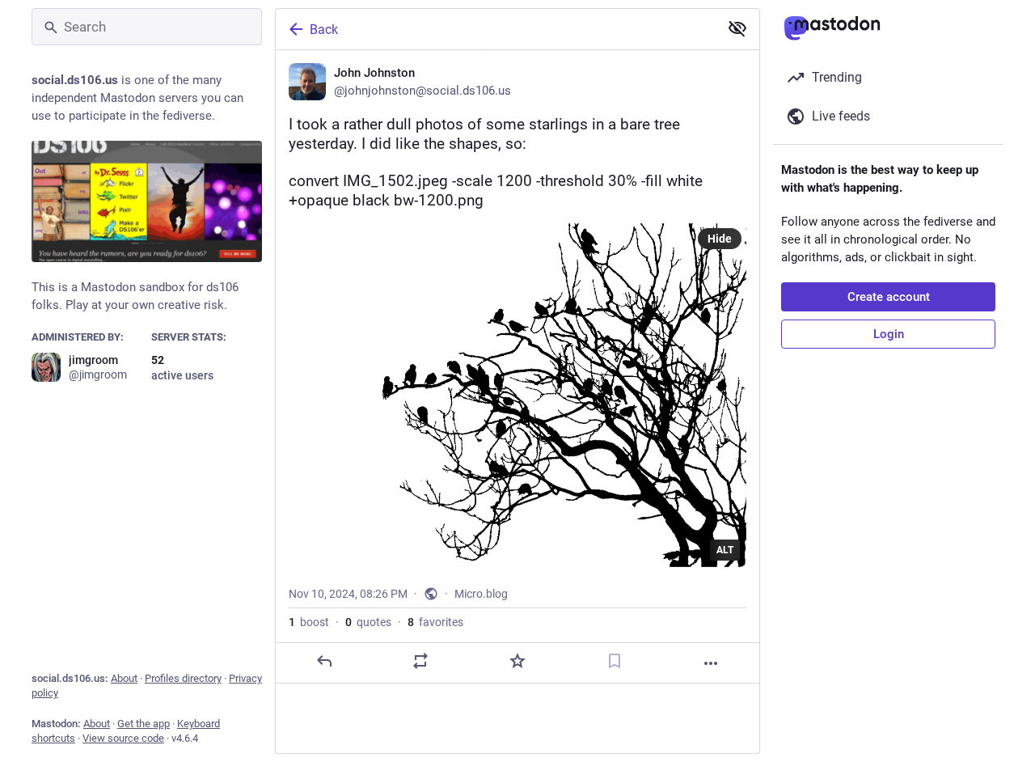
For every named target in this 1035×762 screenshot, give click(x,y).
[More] (710, 663)
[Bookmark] (614, 661)
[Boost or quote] (420, 661)
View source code (123, 738)
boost (309, 622)
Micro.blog (481, 593)
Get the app (143, 724)
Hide (720, 238)
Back (324, 29)
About (124, 678)
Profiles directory (183, 678)
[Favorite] (517, 661)
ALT (724, 550)
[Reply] (324, 661)
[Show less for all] (737, 28)
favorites (435, 622)
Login (888, 334)
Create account (888, 297)
